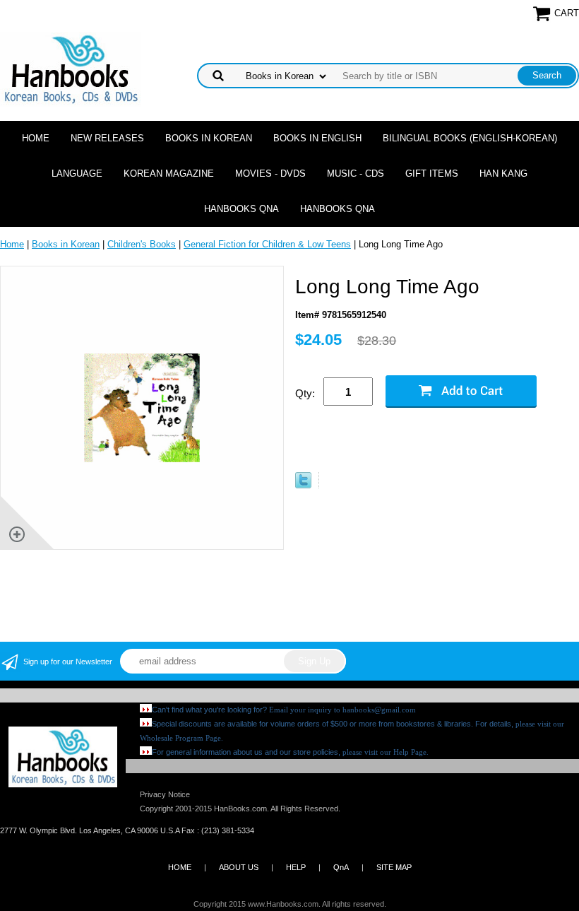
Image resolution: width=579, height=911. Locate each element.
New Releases (107, 138)
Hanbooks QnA (241, 209)
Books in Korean (208, 138)
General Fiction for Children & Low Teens (267, 244)
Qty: (305, 393)
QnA (341, 867)
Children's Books (141, 244)
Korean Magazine (169, 173)
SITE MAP (394, 867)
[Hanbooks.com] (70, 68)
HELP (296, 867)
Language (77, 173)
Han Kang (503, 173)
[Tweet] (303, 485)
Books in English (317, 138)
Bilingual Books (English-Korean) (470, 138)
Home (35, 138)
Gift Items (431, 173)
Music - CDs (355, 173)
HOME (179, 867)
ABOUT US (238, 867)
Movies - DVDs (270, 173)
